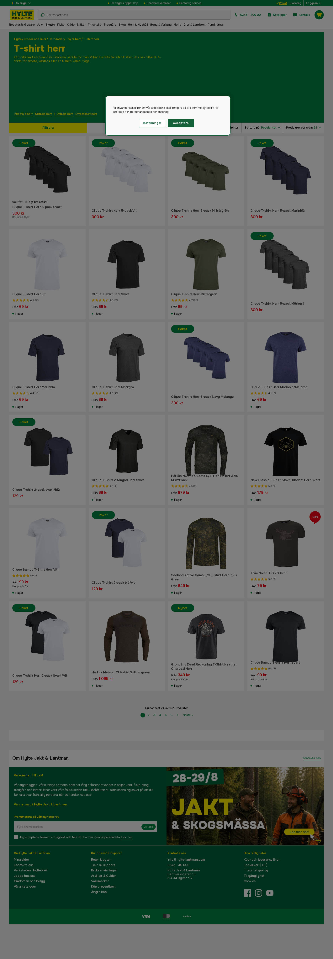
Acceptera (180, 123)
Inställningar (152, 123)
